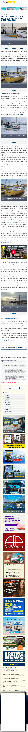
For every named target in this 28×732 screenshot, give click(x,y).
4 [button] (14, 90)
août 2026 (7, 394)
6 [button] (14, 142)
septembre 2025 (8, 412)
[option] (14, 8)
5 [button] (15, 90)
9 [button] (14, 48)
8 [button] (13, 48)
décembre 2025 (8, 407)
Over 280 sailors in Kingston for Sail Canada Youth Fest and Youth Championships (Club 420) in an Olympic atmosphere (10, 670)
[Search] (19, 388)
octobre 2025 (8, 411)
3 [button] (7, 48)
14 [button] (20, 48)
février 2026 (7, 404)
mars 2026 (7, 402)
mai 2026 (7, 399)
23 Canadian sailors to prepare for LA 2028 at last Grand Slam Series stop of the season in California (11, 687)
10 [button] (15, 48)
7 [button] (12, 48)
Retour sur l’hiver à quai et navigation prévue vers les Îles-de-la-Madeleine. (14, 349)
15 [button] (21, 48)
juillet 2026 (7, 395)
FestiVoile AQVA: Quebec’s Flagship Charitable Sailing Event (11, 675)
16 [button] (22, 48)
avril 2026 (7, 400)
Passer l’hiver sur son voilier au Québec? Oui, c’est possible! (12, 18)
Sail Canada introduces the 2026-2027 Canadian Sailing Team (11, 691)
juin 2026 (7, 397)
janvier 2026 (8, 406)
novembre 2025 (8, 409)
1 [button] (5, 48)
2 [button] (6, 48)
